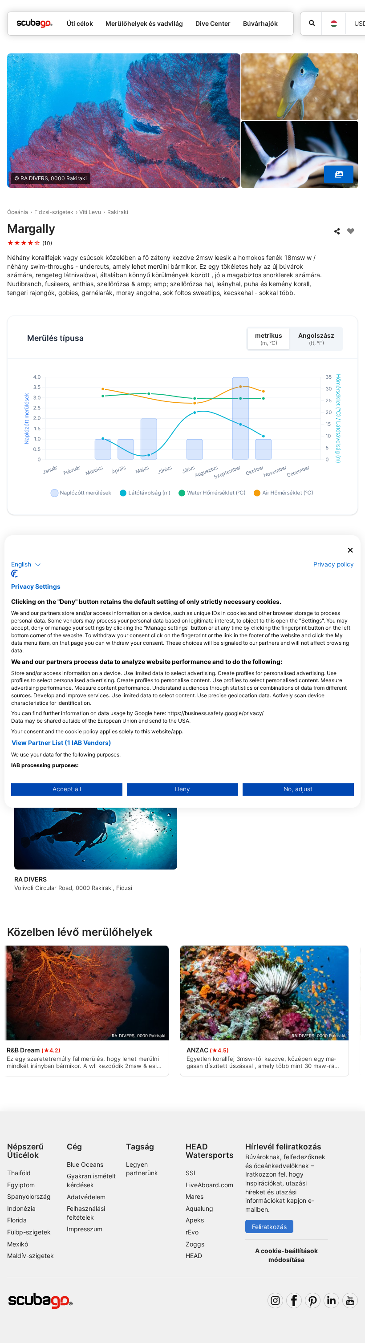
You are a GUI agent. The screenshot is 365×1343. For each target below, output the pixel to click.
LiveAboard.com (209, 1185)
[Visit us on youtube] (350, 1300)
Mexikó (17, 1244)
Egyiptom (21, 1185)
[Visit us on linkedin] (331, 1300)
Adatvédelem (86, 1197)
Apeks (195, 1220)
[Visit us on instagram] (275, 1300)
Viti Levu (90, 212)
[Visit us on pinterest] (312, 1300)
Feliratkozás (269, 1226)
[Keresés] (310, 23)
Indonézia (21, 1208)
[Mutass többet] (338, 174)
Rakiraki (117, 212)
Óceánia (17, 212)
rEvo (192, 1232)
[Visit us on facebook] (294, 1300)
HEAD (194, 1255)
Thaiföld (19, 1173)
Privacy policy (333, 564)
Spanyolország (29, 1196)
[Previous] (22, 841)
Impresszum (84, 1229)
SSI (190, 1173)
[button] (26, 564)
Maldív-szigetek (30, 1255)
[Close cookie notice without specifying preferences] (350, 550)
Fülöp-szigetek (29, 1232)
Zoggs (195, 1244)
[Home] (35, 23)
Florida (17, 1220)
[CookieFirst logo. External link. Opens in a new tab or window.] (14, 574)
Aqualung (199, 1208)
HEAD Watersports (210, 1151)
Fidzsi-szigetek (53, 212)
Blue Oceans (85, 1164)
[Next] (343, 841)
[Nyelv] (333, 24)
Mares (194, 1196)
